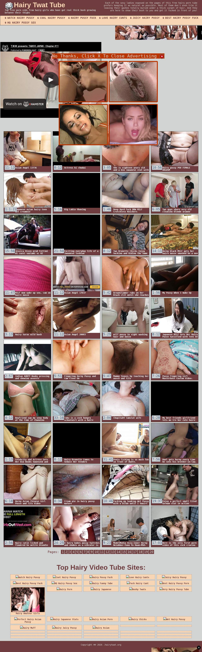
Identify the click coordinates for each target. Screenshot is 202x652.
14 (118, 552)
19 (146, 552)
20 (151, 552)
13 (113, 552)
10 (96, 552)
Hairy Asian (102, 628)
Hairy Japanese (102, 589)
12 (107, 552)
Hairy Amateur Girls (28, 613)
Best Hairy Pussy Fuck (181, 17)
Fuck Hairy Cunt (139, 583)
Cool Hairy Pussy (52, 17)
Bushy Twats (139, 589)
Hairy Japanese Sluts (65, 619)
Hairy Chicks (139, 619)
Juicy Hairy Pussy (146, 17)
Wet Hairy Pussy (175, 619)
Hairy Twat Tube (39, 5)
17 (135, 552)
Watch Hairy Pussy (20, 17)
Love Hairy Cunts (114, 17)
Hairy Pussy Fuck (83, 17)
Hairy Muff (29, 628)
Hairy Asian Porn (102, 619)
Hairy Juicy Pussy (66, 628)
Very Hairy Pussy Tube (175, 589)
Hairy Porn (65, 589)
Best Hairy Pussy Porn (175, 583)
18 (140, 552)
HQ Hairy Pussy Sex (21, 22)
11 (102, 552)
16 (129, 552)
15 (124, 552)
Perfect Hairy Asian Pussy (29, 620)
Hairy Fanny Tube (102, 583)
